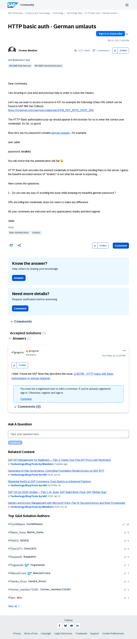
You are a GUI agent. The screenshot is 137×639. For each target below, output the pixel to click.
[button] (115, 50)
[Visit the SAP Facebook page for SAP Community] (59, 625)
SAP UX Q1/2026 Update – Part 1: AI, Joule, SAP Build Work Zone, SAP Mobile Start (57, 492)
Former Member (28, 50)
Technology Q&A (74, 13)
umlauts (36, 232)
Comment (121, 245)
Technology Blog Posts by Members (32, 464)
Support (94, 633)
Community (27, 4)
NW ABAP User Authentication (48, 66)
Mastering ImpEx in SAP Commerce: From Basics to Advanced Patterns (49, 481)
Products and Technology (38, 13)
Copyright (46, 633)
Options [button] (126, 34)
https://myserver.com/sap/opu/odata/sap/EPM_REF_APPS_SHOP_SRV (51, 110)
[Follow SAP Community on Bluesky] (65, 625)
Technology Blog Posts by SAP (28, 474)
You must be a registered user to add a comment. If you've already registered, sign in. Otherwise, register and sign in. (65, 390)
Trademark (81, 633)
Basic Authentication (19, 232)
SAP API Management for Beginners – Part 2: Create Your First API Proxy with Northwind (59, 460)
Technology (58, 13)
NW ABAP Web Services (20, 66)
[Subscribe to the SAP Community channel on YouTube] (71, 625)
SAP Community (15, 13)
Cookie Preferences (113, 633)
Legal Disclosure (63, 633)
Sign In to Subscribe (110, 33)
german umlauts (60, 132)
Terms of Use (31, 633)
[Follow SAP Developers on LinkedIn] (77, 625)
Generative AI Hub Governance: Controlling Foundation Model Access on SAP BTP (56, 470)
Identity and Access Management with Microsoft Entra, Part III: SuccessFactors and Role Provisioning (66, 503)
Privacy (17, 633)
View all (12, 606)
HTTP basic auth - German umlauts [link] (101, 13)
